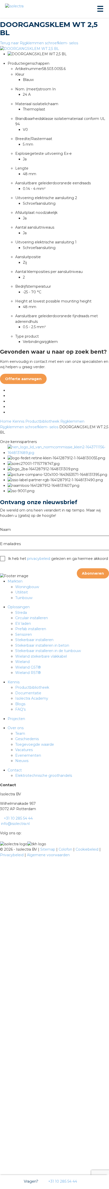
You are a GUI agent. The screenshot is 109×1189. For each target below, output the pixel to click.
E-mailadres (10, 544)
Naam (5, 529)
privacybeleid (38, 558)
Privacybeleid (12, 855)
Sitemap (48, 849)
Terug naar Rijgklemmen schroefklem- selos (39, 43)
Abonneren (93, 573)
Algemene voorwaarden (48, 855)
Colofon (66, 849)
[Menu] (100, 9)
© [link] (1, 849)
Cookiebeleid (87, 849)
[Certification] (58, 452)
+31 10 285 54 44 (62, 1181)
